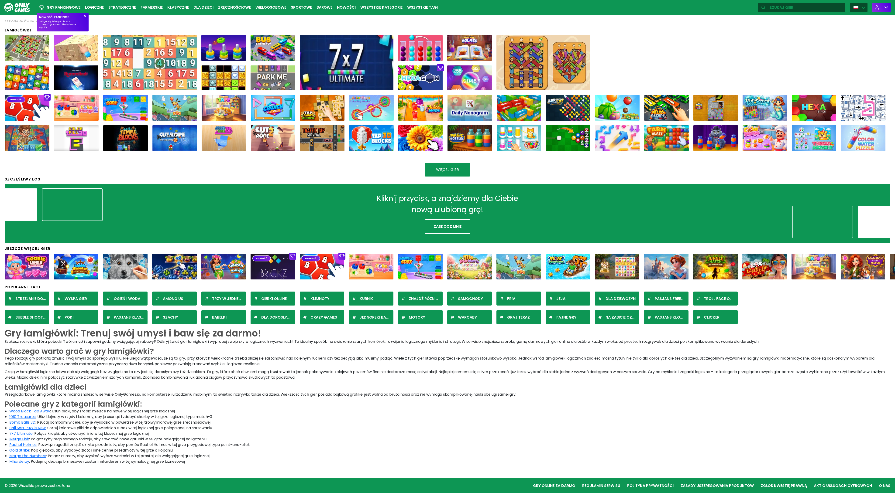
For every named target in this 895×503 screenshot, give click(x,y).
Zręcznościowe (234, 7)
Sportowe (301, 7)
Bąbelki (219, 317)
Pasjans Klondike (671, 317)
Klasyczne (178, 7)
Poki (69, 317)
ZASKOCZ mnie (447, 226)
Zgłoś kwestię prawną (784, 485)
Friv (511, 298)
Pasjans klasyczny (131, 317)
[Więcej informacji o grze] (42, 55)
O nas (884, 485)
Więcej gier (447, 169)
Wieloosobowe (270, 7)
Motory (417, 317)
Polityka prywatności (650, 485)
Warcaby (467, 317)
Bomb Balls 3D (22, 422)
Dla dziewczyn (621, 298)
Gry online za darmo (554, 485)
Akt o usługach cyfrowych (843, 485)
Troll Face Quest (721, 298)
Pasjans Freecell (671, 298)
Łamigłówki (18, 30)
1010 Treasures (22, 416)
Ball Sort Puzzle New (27, 428)
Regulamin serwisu (601, 485)
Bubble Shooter (31, 317)
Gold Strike (19, 450)
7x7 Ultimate (21, 433)
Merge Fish (19, 439)
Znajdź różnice (424, 298)
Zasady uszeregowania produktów (717, 485)
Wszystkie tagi (422, 7)
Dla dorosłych (277, 317)
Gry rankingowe (63, 7)
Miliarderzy (19, 461)
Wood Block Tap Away (29, 411)
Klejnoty (319, 298)
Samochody (470, 298)
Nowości (346, 7)
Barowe (324, 7)
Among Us (173, 298)
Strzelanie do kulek (32, 298)
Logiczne (94, 7)
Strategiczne (122, 7)
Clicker (711, 317)
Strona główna (19, 21)
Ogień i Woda (127, 298)
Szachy (170, 317)
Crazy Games (323, 317)
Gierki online (274, 298)
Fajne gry (566, 317)
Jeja (560, 298)
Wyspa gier (76, 298)
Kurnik (366, 298)
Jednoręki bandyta (376, 317)
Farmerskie (152, 7)
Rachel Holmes (23, 444)
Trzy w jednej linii (229, 298)
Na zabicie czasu (622, 317)
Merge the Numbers (27, 456)
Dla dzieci (203, 7)
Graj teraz (518, 317)
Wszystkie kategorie (381, 7)
